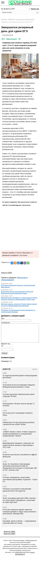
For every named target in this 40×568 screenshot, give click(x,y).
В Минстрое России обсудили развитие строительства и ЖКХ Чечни (18, 423)
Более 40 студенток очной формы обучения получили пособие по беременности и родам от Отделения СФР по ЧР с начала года (20, 467)
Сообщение (5, 322)
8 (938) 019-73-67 (20, 552)
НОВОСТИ (11, 19)
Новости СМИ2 (9, 531)
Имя (2, 318)
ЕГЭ (3, 39)
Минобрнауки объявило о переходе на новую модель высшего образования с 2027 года (18, 445)
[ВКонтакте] (12, 263)
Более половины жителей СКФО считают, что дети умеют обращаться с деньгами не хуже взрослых (19, 500)
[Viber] (25, 263)
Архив (34, 369)
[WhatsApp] (28, 263)
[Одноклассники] (15, 263)
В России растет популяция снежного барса (18, 414)
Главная (4, 19)
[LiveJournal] (21, 263)
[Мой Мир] (18, 263)
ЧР (19, 39)
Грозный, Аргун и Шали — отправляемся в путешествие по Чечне (19, 522)
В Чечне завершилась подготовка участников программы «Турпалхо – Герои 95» (20, 479)
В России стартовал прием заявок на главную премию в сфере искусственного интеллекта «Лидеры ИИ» (19, 511)
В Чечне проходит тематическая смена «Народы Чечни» (18, 395)
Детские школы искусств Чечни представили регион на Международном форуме (19, 305)
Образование (11, 39)
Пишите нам (35, 9)
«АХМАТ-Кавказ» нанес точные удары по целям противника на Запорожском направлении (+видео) (19, 434)
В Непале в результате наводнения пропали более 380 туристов (17, 490)
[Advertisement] (20, 228)
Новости (6, 369)
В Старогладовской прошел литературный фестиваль (20, 376)
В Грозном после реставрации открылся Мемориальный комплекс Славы (19, 386)
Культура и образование (25, 19)
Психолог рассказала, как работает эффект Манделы (20, 455)
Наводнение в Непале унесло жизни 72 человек (19, 405)
